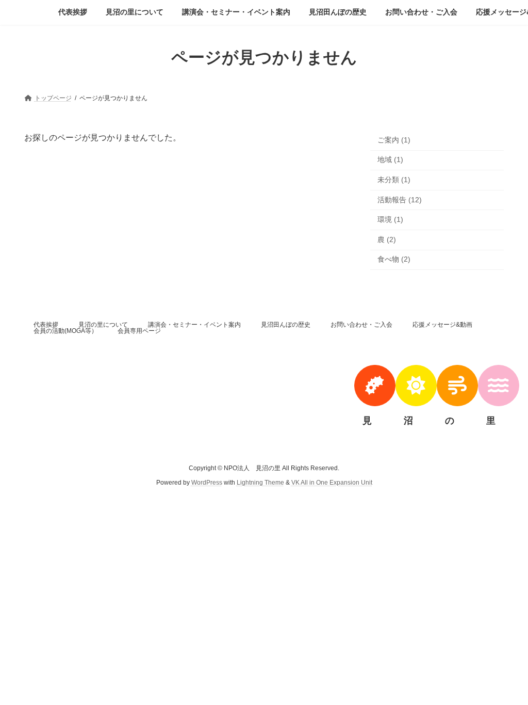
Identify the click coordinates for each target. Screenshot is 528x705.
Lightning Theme (260, 482)
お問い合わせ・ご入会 (361, 324)
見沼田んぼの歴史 (285, 324)
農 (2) (386, 239)
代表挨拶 (46, 324)
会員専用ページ (139, 330)
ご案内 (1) (393, 139)
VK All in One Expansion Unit (331, 482)
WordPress (206, 482)
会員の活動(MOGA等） (65, 330)
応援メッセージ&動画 (442, 324)
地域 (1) (390, 159)
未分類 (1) (393, 179)
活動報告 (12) (399, 199)
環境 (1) (390, 219)
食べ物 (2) (393, 259)
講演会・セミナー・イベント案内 (194, 324)
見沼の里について (103, 324)
